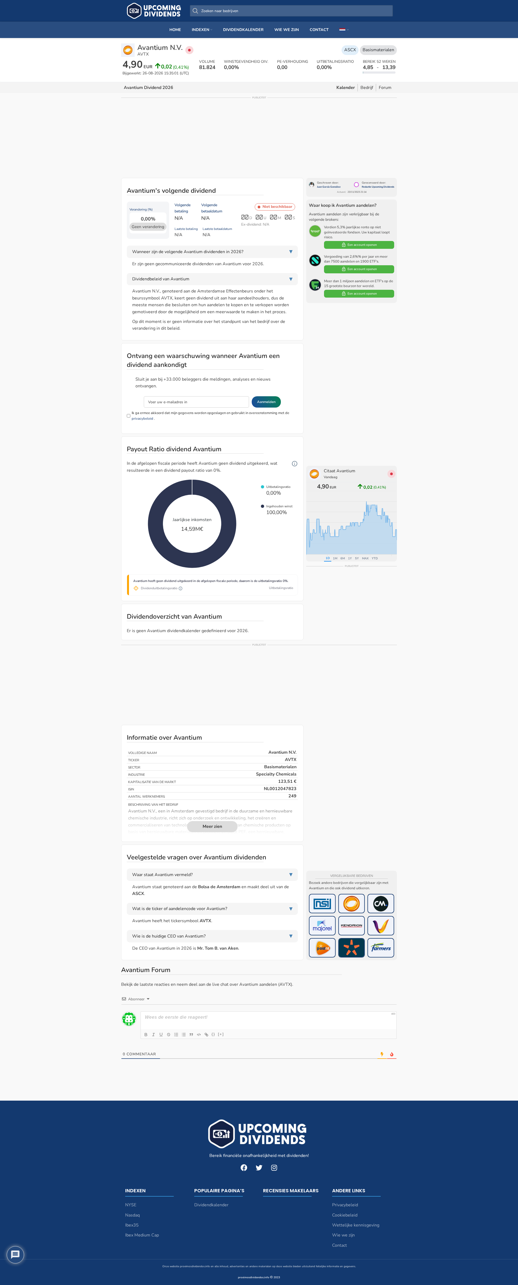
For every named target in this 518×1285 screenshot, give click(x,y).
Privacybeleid (345, 1205)
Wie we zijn (343, 1235)
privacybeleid (142, 418)
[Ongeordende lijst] (184, 1034)
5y (357, 558)
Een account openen (362, 245)
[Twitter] (259, 1167)
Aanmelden (266, 401)
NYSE (130, 1205)
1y (350, 558)
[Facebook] (244, 1167)
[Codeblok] (199, 1034)
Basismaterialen (378, 50)
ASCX (350, 50)
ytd (375, 558)
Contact (339, 1245)
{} (213, 1034)
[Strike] (168, 1034)
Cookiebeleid (344, 1215)
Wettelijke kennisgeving (355, 1225)
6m (342, 558)
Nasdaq (132, 1215)
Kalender (345, 88)
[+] (221, 1034)
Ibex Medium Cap (142, 1235)
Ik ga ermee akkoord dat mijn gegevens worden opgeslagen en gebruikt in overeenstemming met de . (210, 416)
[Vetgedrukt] (146, 1034)
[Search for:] (291, 10)
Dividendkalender (211, 1205)
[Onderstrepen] (161, 1034)
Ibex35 (132, 1225)
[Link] (206, 1034)
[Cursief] (153, 1034)
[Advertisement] (259, 137)
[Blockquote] (191, 1034)
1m (335, 558)
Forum (385, 88)
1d (328, 558)
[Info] (294, 463)
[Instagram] (274, 1167)
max (365, 558)
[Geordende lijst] (176, 1034)
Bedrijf (366, 88)
